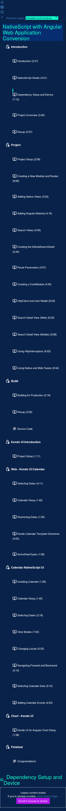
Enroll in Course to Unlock (33, 801)
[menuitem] (2, 8)
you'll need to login (47, 796)
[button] (2, 3)
